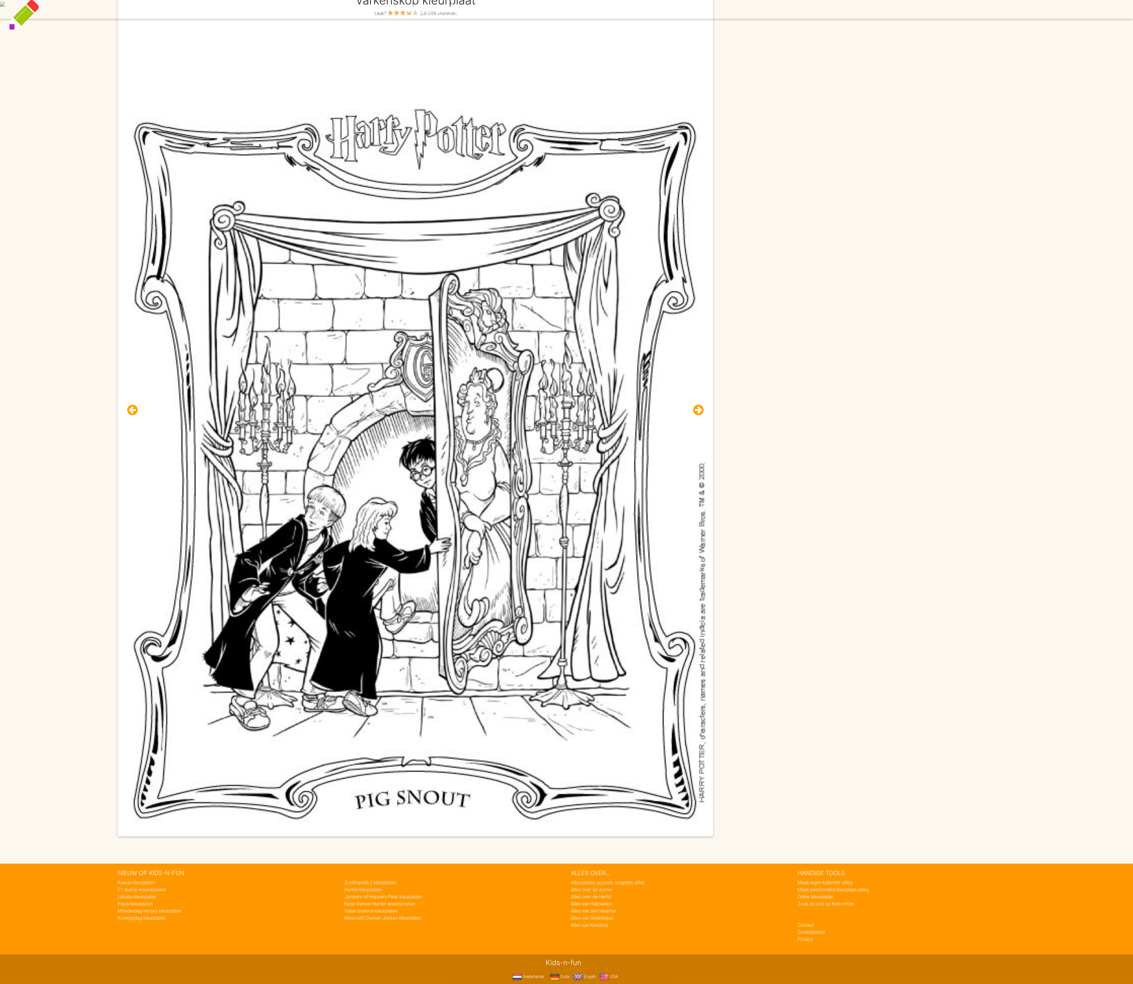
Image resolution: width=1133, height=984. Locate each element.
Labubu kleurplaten (137, 897)
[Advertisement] (415, 59)
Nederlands (533, 976)
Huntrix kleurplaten (363, 890)
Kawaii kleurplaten (136, 882)
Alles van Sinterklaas (592, 918)
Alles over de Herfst (591, 897)
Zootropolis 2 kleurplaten (370, 882)
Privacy (805, 939)
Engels (589, 976)
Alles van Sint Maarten (593, 911)
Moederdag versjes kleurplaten (149, 911)
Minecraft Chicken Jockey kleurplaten (383, 918)
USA (613, 976)
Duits (564, 976)
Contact (806, 925)
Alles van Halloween (591, 904)
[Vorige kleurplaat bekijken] (135, 410)
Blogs (514, 9)
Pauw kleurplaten (135, 904)
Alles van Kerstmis (589, 925)
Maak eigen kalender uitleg (825, 882)
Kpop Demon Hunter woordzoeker (379, 904)
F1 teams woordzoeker (142, 890)
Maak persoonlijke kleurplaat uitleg (833, 890)
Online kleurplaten (816, 897)
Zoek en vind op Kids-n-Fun (826, 904)
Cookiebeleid (811, 932)
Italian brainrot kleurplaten (370, 911)
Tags (686, 9)
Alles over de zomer (591, 890)
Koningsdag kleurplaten (142, 918)
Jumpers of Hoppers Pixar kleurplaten (383, 897)
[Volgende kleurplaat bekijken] (696, 410)
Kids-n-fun (437, 9)
